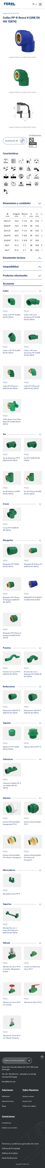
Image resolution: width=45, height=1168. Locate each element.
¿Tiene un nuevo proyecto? (14, 1060)
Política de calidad (29, 1106)
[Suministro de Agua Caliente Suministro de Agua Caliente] (13, 169)
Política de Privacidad (11, 1148)
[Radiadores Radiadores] (6, 184)
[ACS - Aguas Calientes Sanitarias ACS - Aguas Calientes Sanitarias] (29, 161)
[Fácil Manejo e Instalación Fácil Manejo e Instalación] (21, 176)
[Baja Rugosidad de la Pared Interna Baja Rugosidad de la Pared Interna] (36, 169)
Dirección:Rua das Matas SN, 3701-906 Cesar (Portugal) (20, 1068)
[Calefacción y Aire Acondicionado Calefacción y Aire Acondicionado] (21, 169)
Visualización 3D (11, 141)
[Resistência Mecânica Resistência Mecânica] (21, 184)
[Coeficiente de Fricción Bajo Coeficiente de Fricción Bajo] (29, 169)
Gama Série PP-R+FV (11, 13)
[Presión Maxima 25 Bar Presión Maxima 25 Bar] (6, 161)
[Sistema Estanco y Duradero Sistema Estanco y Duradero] (29, 184)
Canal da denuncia (9, 1158)
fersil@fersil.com (8, 1081)
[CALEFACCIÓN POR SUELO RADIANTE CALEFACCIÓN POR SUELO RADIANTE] (13, 161)
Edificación (6, 1096)
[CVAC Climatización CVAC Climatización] (36, 161)
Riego (4, 1106)
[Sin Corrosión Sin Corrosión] (36, 176)
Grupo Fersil (27, 1101)
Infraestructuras (8, 1101)
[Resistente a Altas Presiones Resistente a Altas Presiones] (13, 184)
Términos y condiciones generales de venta (20, 1143)
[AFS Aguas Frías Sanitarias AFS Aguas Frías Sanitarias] (21, 161)
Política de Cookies (10, 1153)
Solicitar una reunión (9, 1128)
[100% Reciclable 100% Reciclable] (36, 184)
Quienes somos (28, 1096)
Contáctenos (6, 1123)
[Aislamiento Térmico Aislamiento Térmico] (29, 176)
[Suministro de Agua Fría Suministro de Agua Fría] (6, 169)
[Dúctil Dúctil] (6, 176)
